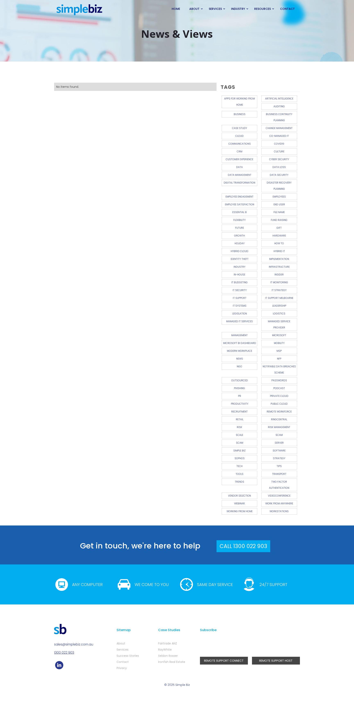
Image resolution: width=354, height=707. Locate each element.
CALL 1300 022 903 (243, 546)
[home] (79, 10)
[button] (195, 8)
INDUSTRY (238, 9)
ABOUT (194, 9)
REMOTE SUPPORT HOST (276, 661)
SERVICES (215, 9)
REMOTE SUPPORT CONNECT (224, 661)
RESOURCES (262, 9)
